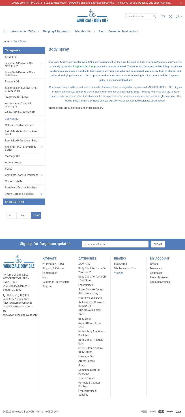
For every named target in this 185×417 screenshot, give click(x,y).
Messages (156, 268)
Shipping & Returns (55, 31)
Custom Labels (13, 181)
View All (118, 272)
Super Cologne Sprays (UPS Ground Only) (21, 89)
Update (36, 215)
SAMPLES (11, 56)
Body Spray (11, 118)
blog (101, 31)
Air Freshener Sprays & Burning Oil (18, 105)
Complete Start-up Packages (21, 174)
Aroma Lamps (13, 162)
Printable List (83, 31)
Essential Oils (12, 81)
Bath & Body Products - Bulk (21, 140)
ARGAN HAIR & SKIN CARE (20, 112)
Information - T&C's (23, 31)
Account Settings (160, 281)
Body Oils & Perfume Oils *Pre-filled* (19, 64)
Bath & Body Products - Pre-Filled (21, 133)
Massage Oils (12, 156)
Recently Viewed (159, 277)
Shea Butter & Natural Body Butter (20, 148)
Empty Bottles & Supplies (19, 193)
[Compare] (171, 17)
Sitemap (47, 286)
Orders (154, 263)
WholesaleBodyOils (125, 268)
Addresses (156, 272)
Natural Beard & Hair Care (19, 125)
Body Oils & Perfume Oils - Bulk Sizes (20, 74)
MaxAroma (120, 263)
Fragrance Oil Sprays (17, 97)
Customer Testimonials (123, 31)
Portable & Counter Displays (21, 187)
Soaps (8, 168)
